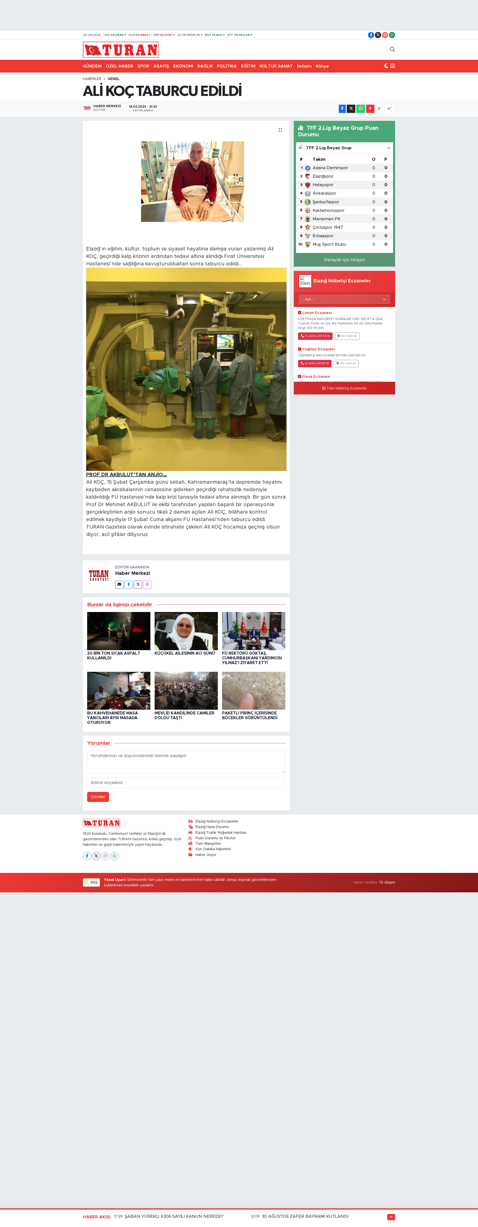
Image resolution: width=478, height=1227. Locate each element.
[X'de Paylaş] (351, 109)
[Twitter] (138, 585)
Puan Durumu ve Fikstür (215, 838)
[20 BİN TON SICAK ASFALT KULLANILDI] (118, 631)
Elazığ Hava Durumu (212, 827)
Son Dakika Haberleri (213, 849)
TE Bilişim (387, 882)
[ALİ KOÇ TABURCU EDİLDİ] (186, 181)
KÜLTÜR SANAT (276, 66)
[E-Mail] (119, 585)
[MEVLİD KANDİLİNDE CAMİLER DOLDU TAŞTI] (186, 690)
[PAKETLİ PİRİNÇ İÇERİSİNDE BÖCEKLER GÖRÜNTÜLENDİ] (253, 690)
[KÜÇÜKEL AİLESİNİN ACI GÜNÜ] (186, 631)
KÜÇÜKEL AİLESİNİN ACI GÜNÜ (185, 653)
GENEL (114, 79)
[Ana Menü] (392, 66)
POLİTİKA (227, 66)
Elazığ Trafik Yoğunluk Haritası (220, 833)
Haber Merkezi (132, 573)
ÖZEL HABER (119, 66)
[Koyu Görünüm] (386, 66)
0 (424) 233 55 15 (317, 336)
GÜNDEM (92, 66)
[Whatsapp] (115, 856)
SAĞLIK (205, 66)
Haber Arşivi (205, 855)
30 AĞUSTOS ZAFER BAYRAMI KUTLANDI (305, 1216)
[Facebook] (128, 585)
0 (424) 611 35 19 (317, 363)
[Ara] (392, 50)
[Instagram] (147, 585)
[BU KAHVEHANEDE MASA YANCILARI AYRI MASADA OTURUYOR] (118, 690)
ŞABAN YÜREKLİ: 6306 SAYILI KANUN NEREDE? (174, 1216)
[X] (96, 856)
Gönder (98, 797)
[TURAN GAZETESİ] (121, 49)
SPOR (143, 66)
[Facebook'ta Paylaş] (342, 109)
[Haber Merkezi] (99, 576)
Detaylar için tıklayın (344, 260)
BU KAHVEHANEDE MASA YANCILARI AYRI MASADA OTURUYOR (112, 718)
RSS (94, 882)
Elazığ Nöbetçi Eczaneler (216, 821)
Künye (322, 66)
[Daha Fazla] (370, 109)
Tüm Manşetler (208, 843)
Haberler (92, 79)
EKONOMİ (183, 66)
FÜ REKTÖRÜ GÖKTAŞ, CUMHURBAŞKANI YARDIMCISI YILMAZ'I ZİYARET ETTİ (252, 658)
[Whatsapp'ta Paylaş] (360, 109)
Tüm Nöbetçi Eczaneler (347, 388)
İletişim (304, 66)
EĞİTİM (248, 66)
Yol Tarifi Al (349, 336)
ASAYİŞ (161, 66)
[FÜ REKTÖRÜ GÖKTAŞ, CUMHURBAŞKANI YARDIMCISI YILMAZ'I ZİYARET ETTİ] (253, 631)
